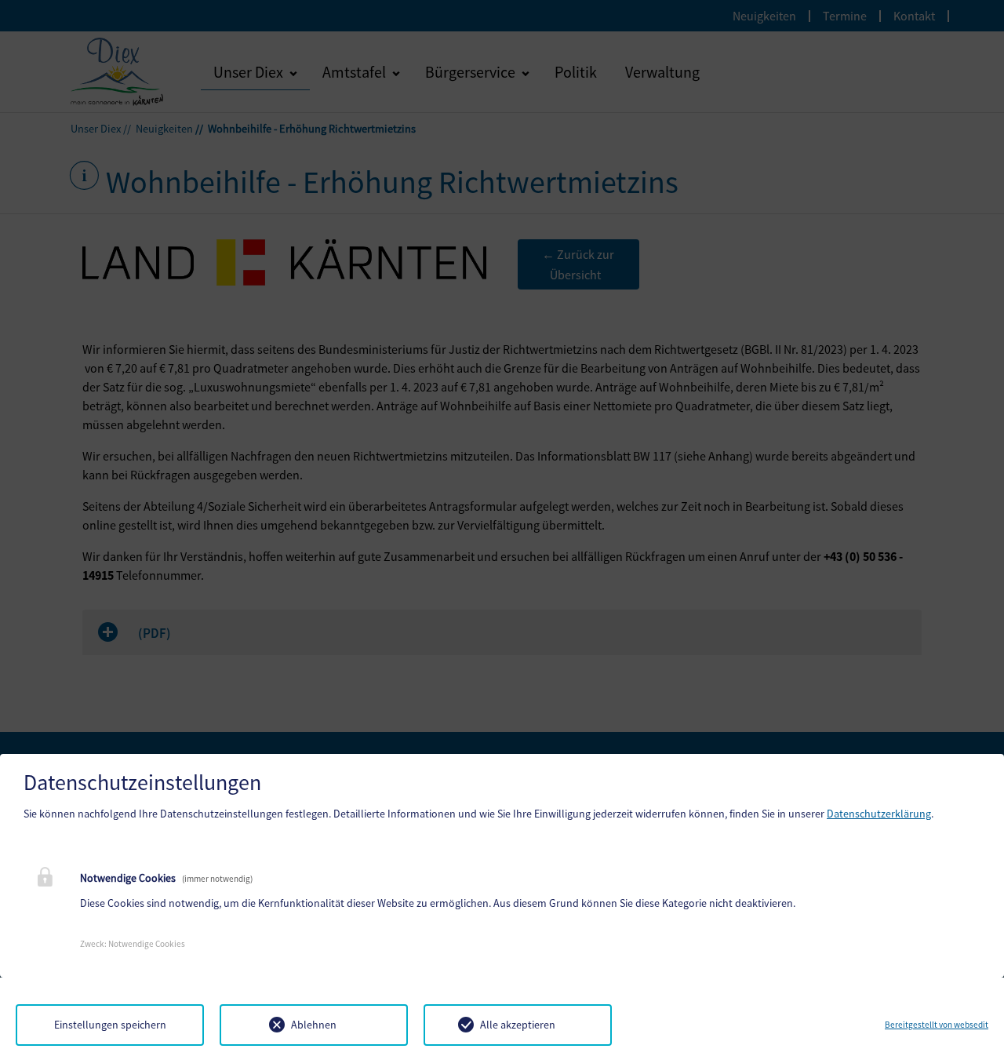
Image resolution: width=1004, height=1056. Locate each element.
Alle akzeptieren (517, 1025)
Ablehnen (313, 1025)
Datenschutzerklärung (879, 814)
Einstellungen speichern (110, 1025)
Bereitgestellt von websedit (936, 1024)
